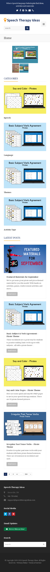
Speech (7, 118)
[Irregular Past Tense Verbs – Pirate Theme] (25, 439)
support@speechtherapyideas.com (21, 500)
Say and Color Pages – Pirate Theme (23, 390)
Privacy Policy (22, 563)
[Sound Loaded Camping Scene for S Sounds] (25, 54)
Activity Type (10, 230)
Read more (12, 294)
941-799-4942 (13, 496)
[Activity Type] (25, 225)
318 (26, 474)
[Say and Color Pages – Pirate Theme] (25, 385)
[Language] (25, 150)
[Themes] (25, 188)
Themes (7, 192)
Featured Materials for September (22, 277)
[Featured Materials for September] (25, 271)
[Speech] (25, 113)
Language (8, 155)
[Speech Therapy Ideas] (22, 20)
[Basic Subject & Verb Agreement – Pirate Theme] (25, 328)
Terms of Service (35, 563)
